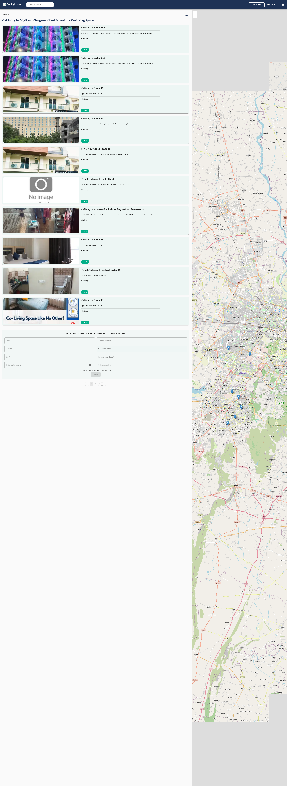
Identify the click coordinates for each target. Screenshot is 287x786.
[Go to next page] (104, 384)
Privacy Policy (98, 370)
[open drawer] (11, 4)
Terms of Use (108, 370)
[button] (49, 357)
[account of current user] (283, 4)
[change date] (90, 365)
